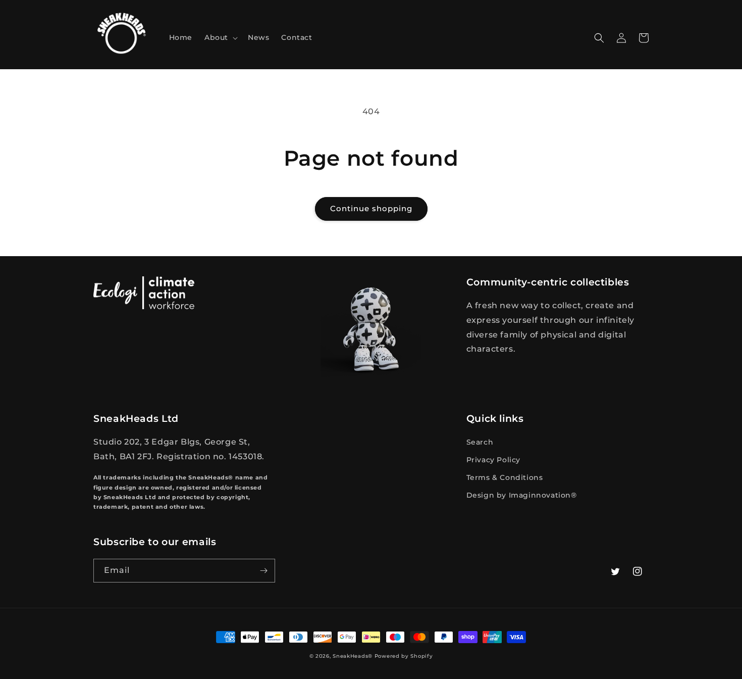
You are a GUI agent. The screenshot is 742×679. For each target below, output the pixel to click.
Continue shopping (371, 208)
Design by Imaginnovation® (521, 495)
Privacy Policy (493, 459)
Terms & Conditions (504, 477)
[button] (220, 37)
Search (480, 442)
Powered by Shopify (404, 656)
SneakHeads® (353, 656)
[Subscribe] (263, 571)
